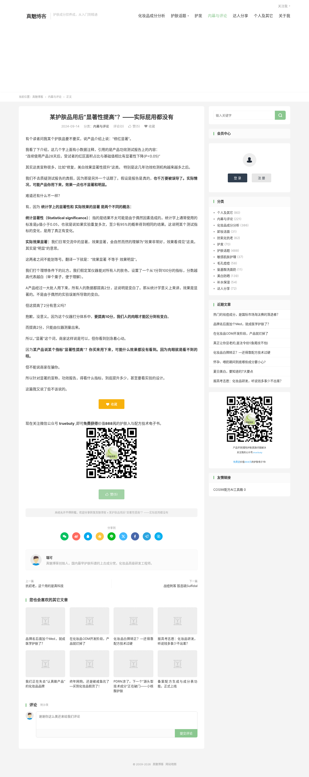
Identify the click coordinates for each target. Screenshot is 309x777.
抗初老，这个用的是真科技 (45, 586)
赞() (134, 126)
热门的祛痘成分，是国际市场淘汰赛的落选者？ (246, 314)
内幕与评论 (217, 16)
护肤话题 (178, 16)
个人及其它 (263, 16)
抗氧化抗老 (225, 238)
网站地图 (171, 764)
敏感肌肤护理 (226, 257)
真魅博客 (33, 16)
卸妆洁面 (223, 231)
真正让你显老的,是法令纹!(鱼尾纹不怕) (240, 343)
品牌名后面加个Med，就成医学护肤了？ (242, 324)
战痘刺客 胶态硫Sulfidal (180, 586)
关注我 (283, 6)
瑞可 (49, 557)
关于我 (284, 16)
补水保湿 (223, 282)
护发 (198, 16)
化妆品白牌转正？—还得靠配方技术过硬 (241, 352)
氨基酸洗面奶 (226, 269)
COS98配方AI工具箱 (228, 489)
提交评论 (186, 733)
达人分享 (240, 16)
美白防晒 (223, 276)
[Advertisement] (154, 53)
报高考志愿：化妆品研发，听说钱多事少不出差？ (248, 381)
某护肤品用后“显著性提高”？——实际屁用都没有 (112, 117)
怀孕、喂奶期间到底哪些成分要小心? (239, 362)
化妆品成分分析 (151, 16)
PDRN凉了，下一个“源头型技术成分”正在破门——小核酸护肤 (133, 686)
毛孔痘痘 (223, 263)
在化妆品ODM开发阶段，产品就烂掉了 (240, 333)
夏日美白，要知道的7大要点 (233, 371)
